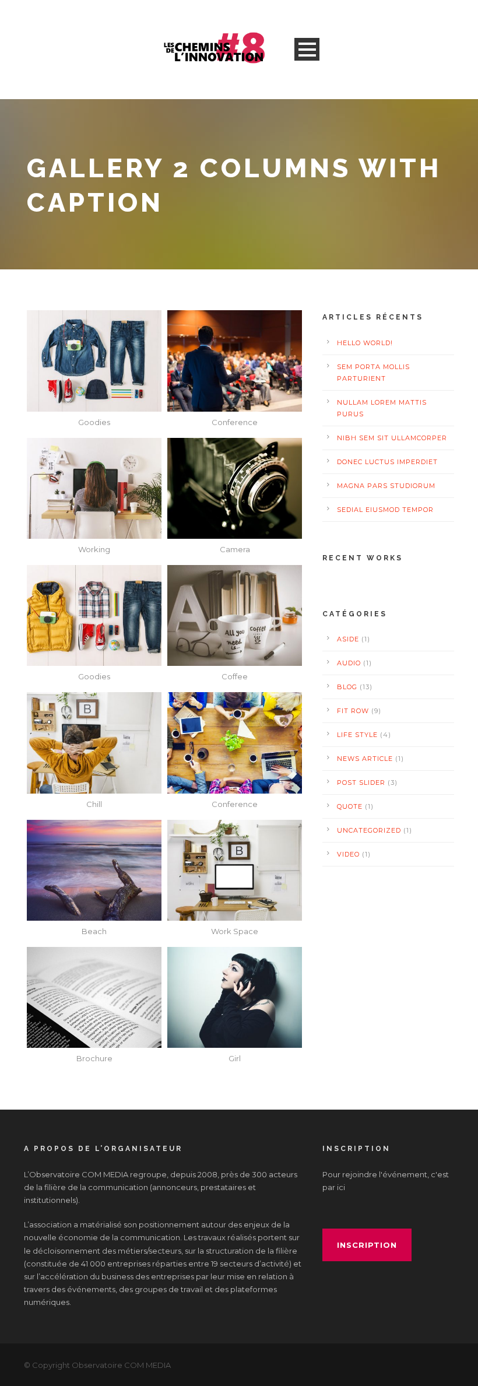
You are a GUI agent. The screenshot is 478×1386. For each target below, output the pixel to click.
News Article (365, 759)
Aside (348, 639)
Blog (347, 687)
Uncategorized (369, 830)
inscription (367, 1245)
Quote (350, 806)
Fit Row (353, 711)
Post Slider (361, 782)
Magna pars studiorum (386, 486)
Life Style (357, 735)
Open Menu (306, 49)
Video (348, 854)
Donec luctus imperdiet (387, 462)
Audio (349, 663)
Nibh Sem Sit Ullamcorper (392, 438)
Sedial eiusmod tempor (385, 510)
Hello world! (365, 343)
